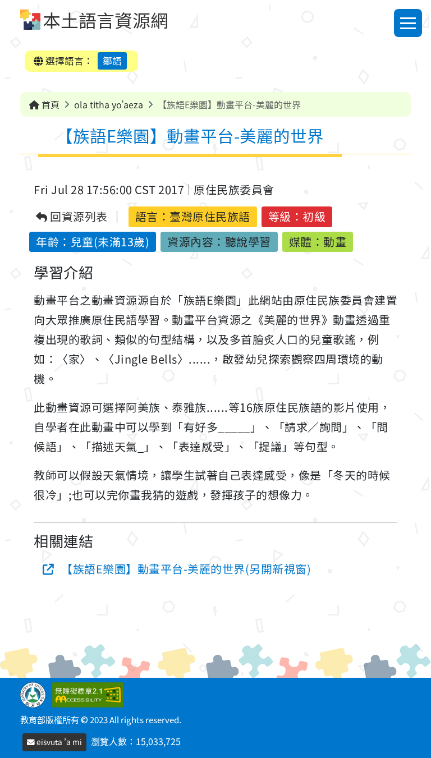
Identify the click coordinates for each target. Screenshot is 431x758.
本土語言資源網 (105, 20)
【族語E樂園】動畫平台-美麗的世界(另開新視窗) (186, 569)
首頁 (49, 104)
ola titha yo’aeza (108, 104)
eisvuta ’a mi (58, 741)
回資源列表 (78, 217)
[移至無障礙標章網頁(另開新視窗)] (90, 693)
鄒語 (112, 60)
